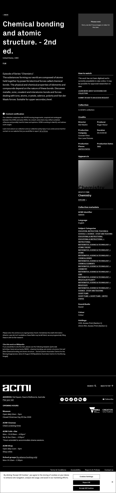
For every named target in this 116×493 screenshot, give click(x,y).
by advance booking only (27, 457)
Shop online (7, 452)
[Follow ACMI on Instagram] (75, 399)
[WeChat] (80, 399)
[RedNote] (85, 399)
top (106, 386)
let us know (44, 131)
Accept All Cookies (86, 488)
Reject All (86, 482)
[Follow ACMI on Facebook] (62, 399)
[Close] (112, 481)
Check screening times (12, 426)
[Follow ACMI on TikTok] (71, 399)
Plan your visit (8, 400)
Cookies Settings (86, 476)
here (44, 129)
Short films (83, 293)
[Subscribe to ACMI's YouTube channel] (66, 399)
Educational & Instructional (90, 236)
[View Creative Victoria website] (101, 411)
